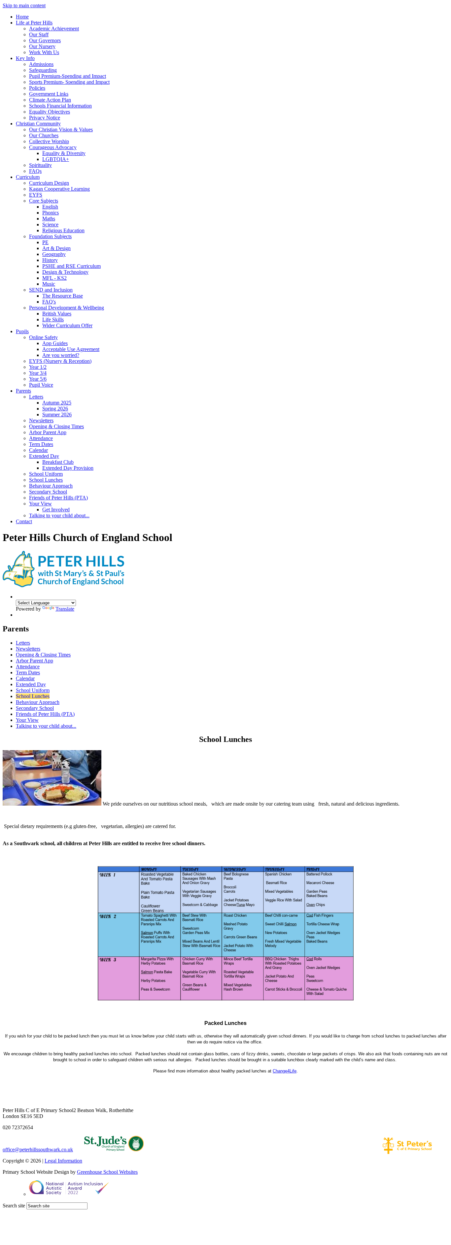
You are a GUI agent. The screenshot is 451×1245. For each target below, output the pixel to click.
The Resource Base (62, 296)
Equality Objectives (49, 111)
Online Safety (43, 337)
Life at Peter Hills (34, 22)
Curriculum (28, 177)
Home (22, 16)
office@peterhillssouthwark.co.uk (38, 1149)
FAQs (35, 171)
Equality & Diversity (64, 153)
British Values (56, 313)
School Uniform (46, 474)
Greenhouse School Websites (107, 1172)
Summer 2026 (57, 414)
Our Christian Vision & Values (61, 129)
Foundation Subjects (50, 236)
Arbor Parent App (47, 432)
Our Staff (39, 34)
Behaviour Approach (51, 486)
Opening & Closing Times (56, 426)
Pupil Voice (41, 385)
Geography (54, 254)
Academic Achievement (54, 28)
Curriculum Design (49, 183)
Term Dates (41, 444)
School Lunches (46, 480)
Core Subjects (43, 201)
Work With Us (44, 52)
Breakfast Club (58, 462)
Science (50, 224)
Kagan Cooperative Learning (59, 189)
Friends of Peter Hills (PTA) (58, 497)
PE (45, 242)
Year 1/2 (38, 367)
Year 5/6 (38, 379)
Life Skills (53, 319)
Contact (24, 521)
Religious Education (63, 230)
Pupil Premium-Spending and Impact (67, 76)
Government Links (48, 94)
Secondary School (48, 492)
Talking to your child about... (59, 515)
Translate (64, 609)
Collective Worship (49, 141)
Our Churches (43, 135)
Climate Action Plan (50, 100)
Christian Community (38, 123)
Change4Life (284, 1071)
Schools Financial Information (60, 106)
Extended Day (44, 456)
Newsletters (41, 420)
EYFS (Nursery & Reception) (60, 361)
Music (48, 284)
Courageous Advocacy (53, 147)
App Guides (55, 343)
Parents (23, 391)
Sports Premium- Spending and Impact (69, 82)
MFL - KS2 (54, 278)
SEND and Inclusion (51, 290)
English (50, 206)
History (50, 260)
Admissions (41, 64)
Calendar (38, 450)
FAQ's (49, 301)
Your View (40, 503)
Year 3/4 (38, 373)
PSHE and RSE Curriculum (71, 266)
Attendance (41, 438)
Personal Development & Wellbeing (66, 307)
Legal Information (63, 1161)
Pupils (22, 331)
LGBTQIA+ (55, 159)
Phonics (50, 212)
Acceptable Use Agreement (70, 349)
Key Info (25, 58)
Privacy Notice (44, 117)
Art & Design (56, 248)
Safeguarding (43, 70)
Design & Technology (65, 272)
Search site (14, 1205)
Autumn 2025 (56, 402)
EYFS (35, 195)
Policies (37, 88)
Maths (48, 218)
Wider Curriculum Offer (67, 325)
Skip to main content (24, 5)
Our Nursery (42, 46)
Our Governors (45, 40)
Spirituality (40, 165)
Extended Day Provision (67, 468)
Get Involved (56, 509)
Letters (36, 396)
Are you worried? (60, 355)
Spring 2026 (55, 408)
